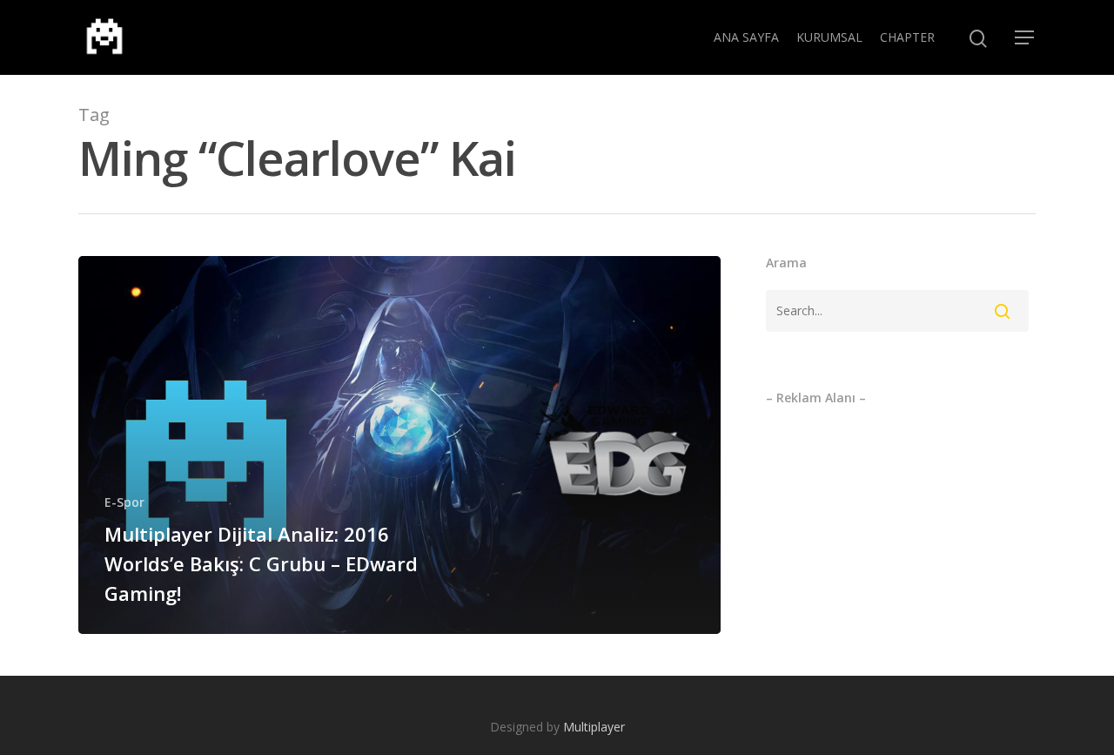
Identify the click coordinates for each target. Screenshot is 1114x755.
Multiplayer (594, 726)
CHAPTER (907, 37)
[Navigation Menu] (1025, 37)
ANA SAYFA (746, 37)
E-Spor (124, 502)
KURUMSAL (829, 37)
